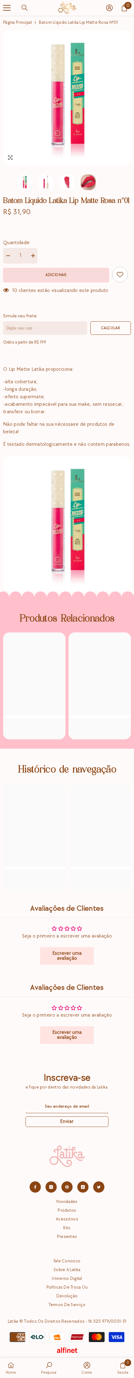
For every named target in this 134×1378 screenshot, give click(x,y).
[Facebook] (35, 1187)
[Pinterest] (67, 1187)
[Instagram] (51, 1187)
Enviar (67, 1121)
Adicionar (55, 275)
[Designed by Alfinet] (67, 1350)
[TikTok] (83, 1187)
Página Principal (17, 22)
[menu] (7, 8)
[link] (34, 725)
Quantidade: (17, 243)
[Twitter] (98, 1187)
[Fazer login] (109, 8)
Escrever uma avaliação (67, 955)
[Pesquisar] (24, 8)
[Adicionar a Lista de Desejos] (120, 274)
